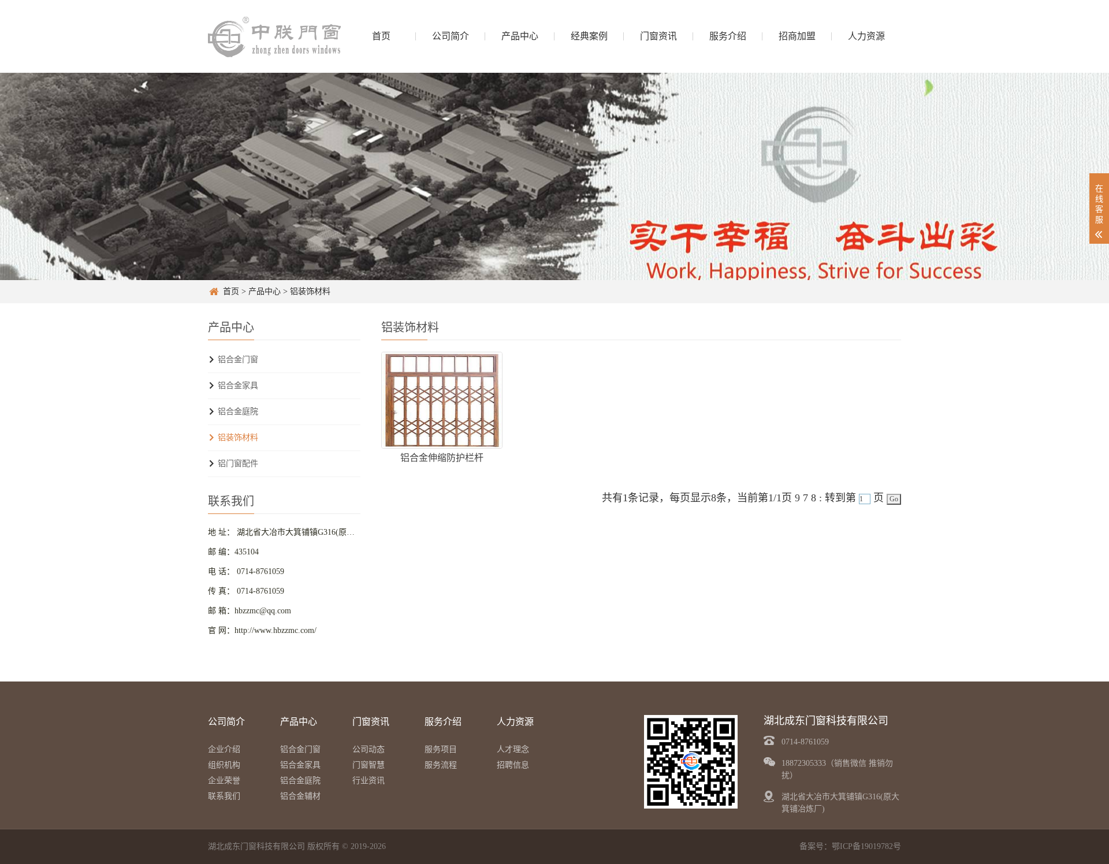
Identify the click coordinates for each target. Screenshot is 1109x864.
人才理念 (513, 749)
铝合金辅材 (300, 796)
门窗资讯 (658, 36)
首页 (381, 36)
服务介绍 (727, 36)
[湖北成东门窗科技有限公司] (274, 36)
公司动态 (368, 749)
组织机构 (224, 765)
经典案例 (589, 36)
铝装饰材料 (310, 291)
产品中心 (519, 36)
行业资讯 (368, 780)
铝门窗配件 (238, 463)
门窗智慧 (368, 765)
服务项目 (441, 749)
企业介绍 (224, 749)
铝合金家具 (238, 385)
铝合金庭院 (238, 411)
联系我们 (224, 796)
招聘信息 (513, 765)
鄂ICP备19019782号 (866, 846)
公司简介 (450, 36)
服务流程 (441, 765)
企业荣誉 (224, 780)
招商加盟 (797, 36)
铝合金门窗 (238, 359)
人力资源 (866, 36)
